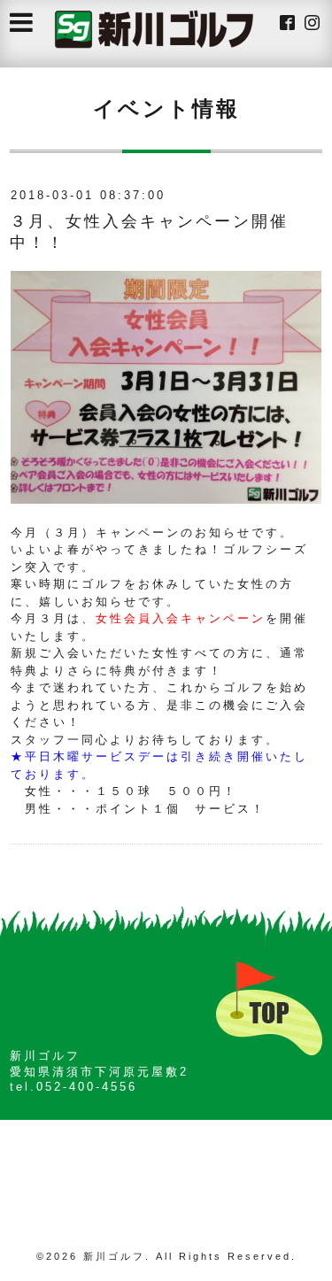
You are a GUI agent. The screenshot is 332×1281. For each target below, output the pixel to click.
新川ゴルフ (114, 1256)
